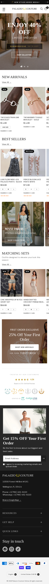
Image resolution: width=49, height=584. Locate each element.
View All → (6, 82)
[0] (45, 8)
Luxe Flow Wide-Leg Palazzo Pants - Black (11, 180)
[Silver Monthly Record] (28, 391)
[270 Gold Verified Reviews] (21, 391)
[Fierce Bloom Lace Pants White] (34, 162)
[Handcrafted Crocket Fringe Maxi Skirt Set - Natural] (34, 283)
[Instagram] (11, 549)
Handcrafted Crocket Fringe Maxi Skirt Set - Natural (33, 301)
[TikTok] (18, 549)
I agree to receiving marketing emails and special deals (24, 465)
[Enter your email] (43, 458)
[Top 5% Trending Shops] (34, 391)
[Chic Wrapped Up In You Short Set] (11, 283)
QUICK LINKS (10, 531)
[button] (24, 55)
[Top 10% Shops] (41, 391)
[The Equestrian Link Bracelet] (11, 100)
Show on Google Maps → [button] (12, 500)
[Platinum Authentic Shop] (7, 391)
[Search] (41, 8)
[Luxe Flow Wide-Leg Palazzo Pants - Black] (11, 162)
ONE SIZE (5, 127)
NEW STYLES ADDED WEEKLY (26, 2)
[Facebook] (5, 549)
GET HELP (8, 522)
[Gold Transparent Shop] (14, 391)
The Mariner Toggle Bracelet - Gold (32, 118)
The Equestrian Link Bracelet (10, 118)
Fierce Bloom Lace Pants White (32, 180)
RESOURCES (10, 513)
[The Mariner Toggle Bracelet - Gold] (34, 100)
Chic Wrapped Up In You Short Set (11, 301)
